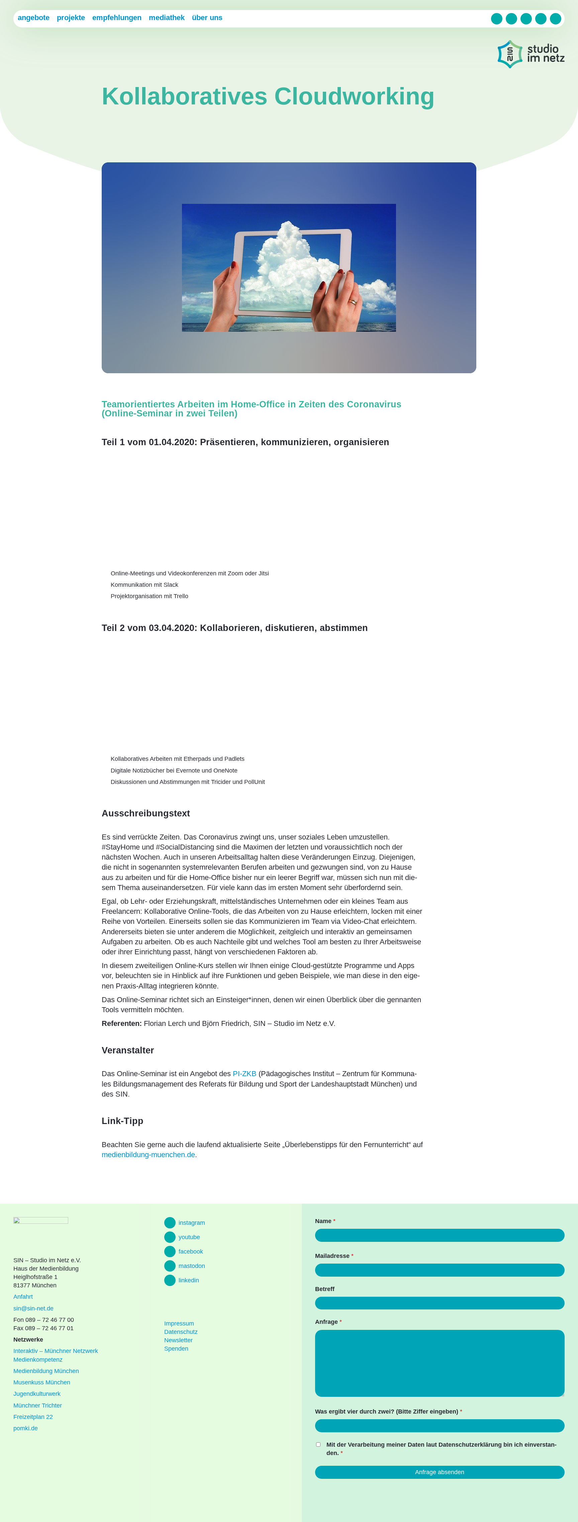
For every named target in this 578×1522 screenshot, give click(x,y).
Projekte (71, 17)
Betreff (324, 1289)
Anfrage (328, 1321)
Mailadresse (334, 1256)
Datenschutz (181, 1332)
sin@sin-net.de (33, 1308)
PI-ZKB (245, 1073)
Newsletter (178, 1340)
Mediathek (167, 17)
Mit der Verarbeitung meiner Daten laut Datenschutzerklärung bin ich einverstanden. (441, 1448)
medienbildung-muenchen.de (148, 1154)
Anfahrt (23, 1296)
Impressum (179, 1323)
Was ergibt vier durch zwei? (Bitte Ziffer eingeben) (388, 1411)
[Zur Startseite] (531, 55)
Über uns (207, 17)
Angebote (34, 17)
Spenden (176, 1348)
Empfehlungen (116, 17)
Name (325, 1221)
